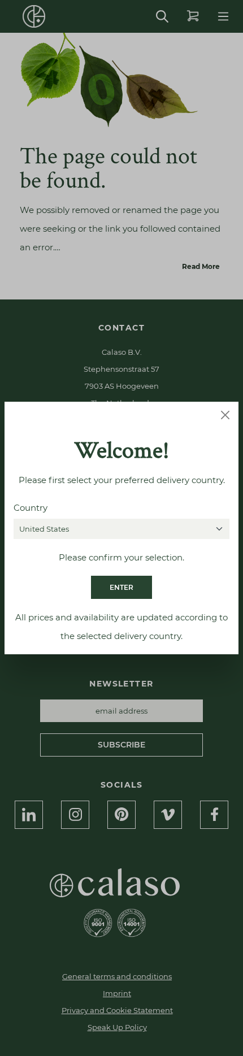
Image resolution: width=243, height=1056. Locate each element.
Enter (121, 587)
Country (30, 507)
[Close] (225, 415)
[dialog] (121, 528)
